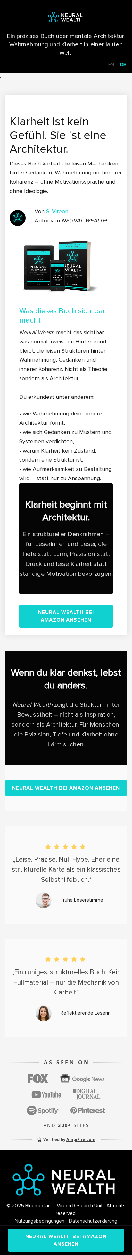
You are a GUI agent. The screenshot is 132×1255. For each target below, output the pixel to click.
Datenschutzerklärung (93, 1221)
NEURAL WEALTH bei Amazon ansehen (66, 616)
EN (111, 64)
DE (123, 64)
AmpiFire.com (80, 1139)
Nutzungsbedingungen (39, 1221)
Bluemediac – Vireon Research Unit (64, 1206)
